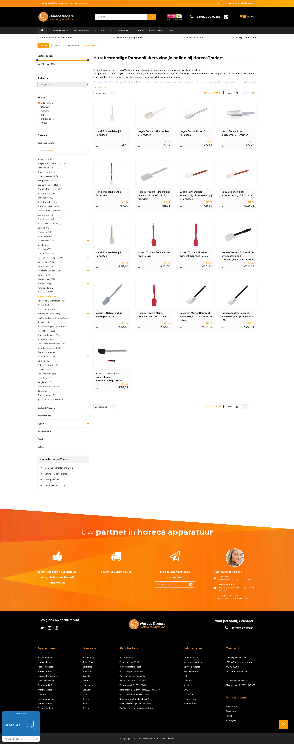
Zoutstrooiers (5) (46, 395)
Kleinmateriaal (82, 30)
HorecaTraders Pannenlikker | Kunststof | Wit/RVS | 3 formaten (154, 195)
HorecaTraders (48, 119)
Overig (171, 30)
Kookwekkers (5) (46, 253)
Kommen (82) (44, 249)
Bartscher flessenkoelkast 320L (134, 694)
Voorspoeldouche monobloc (132, 676)
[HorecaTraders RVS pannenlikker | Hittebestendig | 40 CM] (112, 355)
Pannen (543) (44, 283)
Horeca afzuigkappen (48, 676)
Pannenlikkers (91, 45)
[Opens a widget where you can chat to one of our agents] (21, 726)
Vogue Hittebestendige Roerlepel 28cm (109, 314)
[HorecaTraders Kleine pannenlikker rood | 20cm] (154, 295)
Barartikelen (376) (46, 172)
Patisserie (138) (45, 292)
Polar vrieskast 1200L (129, 662)
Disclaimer (189, 694)
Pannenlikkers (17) (47, 296)
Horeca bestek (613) (48, 176)
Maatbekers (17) (46, 262)
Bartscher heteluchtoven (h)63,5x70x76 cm (139, 690)
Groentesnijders (45, 708)
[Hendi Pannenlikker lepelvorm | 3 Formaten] (237, 113)
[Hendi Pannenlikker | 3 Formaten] (112, 113)
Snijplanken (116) (46, 356)
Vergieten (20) (45, 382)
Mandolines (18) (45, 266)
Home (42, 30)
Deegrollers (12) (45, 215)
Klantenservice (191, 657)
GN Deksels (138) (46, 240)
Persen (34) (43, 305)
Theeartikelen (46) (47, 373)
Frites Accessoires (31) (49, 223)
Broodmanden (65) (47, 202)
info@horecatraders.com (237, 671)
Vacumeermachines (47, 699)
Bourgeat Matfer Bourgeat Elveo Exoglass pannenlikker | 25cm (196, 316)
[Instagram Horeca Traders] (49, 628)
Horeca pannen (45, 671)
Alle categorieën (45, 657)
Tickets (229, 716)
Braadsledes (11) (46, 193)
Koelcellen (42, 694)
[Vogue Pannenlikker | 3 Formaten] (196, 113)
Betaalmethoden (191, 671)
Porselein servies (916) (49, 313)
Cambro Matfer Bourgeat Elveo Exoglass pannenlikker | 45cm (237, 316)
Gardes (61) (43, 227)
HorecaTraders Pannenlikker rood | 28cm (154, 254)
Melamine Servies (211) (49, 270)
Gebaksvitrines (45, 703)
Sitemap (170, 739)
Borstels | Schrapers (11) (50, 189)
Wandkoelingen (45, 690)
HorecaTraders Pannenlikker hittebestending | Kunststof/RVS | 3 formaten (237, 256)
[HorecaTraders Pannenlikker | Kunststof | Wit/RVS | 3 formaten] (154, 174)
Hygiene (140, 30)
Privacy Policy (190, 699)
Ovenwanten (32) (46, 279)
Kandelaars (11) (45, 245)
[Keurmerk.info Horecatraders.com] (174, 16)
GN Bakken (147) (46, 236)
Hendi (44, 115)
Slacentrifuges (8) (46, 352)
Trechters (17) (44, 378)
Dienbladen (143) (46, 219)
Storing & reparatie (193, 667)
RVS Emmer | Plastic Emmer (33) (54, 326)
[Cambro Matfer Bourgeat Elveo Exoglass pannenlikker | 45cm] (237, 295)
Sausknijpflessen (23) (48, 335)
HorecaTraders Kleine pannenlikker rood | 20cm (152, 314)
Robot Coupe (89, 662)
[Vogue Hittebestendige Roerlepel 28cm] (112, 295)
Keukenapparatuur (59, 30)
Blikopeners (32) (46, 180)
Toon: (229, 93)
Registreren (231, 706)
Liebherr (86, 690)
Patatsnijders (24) (46, 287)
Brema (86, 708)
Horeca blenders (45, 662)
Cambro (45, 111)
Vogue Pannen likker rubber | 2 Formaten (154, 133)
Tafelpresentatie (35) (48, 365)
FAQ (186, 676)
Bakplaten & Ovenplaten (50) (52, 163)
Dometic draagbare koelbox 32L (134, 699)
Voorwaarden (190, 703)
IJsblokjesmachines (47, 680)
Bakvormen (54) (45, 167)
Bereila (86, 699)
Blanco (86, 703)
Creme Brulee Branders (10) (51, 210)
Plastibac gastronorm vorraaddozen (136, 708)
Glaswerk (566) (45, 232)
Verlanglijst (231, 720)
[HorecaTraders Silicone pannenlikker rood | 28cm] (196, 234)
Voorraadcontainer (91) (49, 386)
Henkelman (88, 685)
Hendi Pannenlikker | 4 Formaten (108, 254)
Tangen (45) (44, 369)
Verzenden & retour (193, 662)
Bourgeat (45, 107)
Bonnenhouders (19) (48, 184)
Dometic (86, 676)
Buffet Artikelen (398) (48, 206)
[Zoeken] (151, 17)
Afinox (86, 694)
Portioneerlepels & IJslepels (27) (53, 318)
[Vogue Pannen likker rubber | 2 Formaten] (154, 113)
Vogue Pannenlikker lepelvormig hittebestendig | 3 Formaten (196, 195)
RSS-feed (160, 739)
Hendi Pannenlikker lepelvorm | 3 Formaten (234, 133)
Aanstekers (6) (45, 159)
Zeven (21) (43, 390)
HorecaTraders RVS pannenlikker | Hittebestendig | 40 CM (109, 377)
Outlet (184, 30)
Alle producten (126, 657)
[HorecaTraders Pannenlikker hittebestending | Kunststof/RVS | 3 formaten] (237, 234)
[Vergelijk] (208, 3)
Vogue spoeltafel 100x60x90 (132, 680)
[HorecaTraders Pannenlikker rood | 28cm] (154, 234)
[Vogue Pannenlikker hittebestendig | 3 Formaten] (237, 174)
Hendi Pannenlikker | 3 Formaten (108, 133)
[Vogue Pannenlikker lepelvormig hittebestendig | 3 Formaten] (196, 174)
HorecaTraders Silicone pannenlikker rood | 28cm (194, 254)
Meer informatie (57, 583)
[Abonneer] (191, 584)
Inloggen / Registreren (242, 3)
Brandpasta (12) (46, 197)
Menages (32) (44, 275)
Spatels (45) (44, 360)
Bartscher (87, 667)
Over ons (188, 680)
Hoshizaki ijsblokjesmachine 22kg (135, 703)
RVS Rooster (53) (46, 330)
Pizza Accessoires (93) (49, 309)
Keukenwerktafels (46, 685)
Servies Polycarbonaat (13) (51, 343)
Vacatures (188, 685)
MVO (186, 690)
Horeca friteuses (45, 667)
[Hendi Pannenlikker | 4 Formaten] (112, 234)
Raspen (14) (44, 322)
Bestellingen (231, 711)
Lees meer (100, 87)
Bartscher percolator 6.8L (131, 671)
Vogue (44, 123)
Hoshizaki (87, 671)
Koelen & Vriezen (103, 30)
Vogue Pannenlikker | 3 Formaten (192, 133)
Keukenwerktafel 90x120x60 (133, 685)
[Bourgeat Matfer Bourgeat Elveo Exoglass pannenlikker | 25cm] (196, 295)
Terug (43, 45)
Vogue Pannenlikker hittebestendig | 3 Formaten (237, 193)
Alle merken (47, 103)
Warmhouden (124, 30)
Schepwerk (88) (45, 339)
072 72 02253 (232, 667)
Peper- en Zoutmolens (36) (51, 300)
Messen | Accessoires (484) (51, 257)
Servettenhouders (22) (49, 348)
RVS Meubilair (156, 30)
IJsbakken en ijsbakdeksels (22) (53, 399)
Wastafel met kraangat (130, 667)
